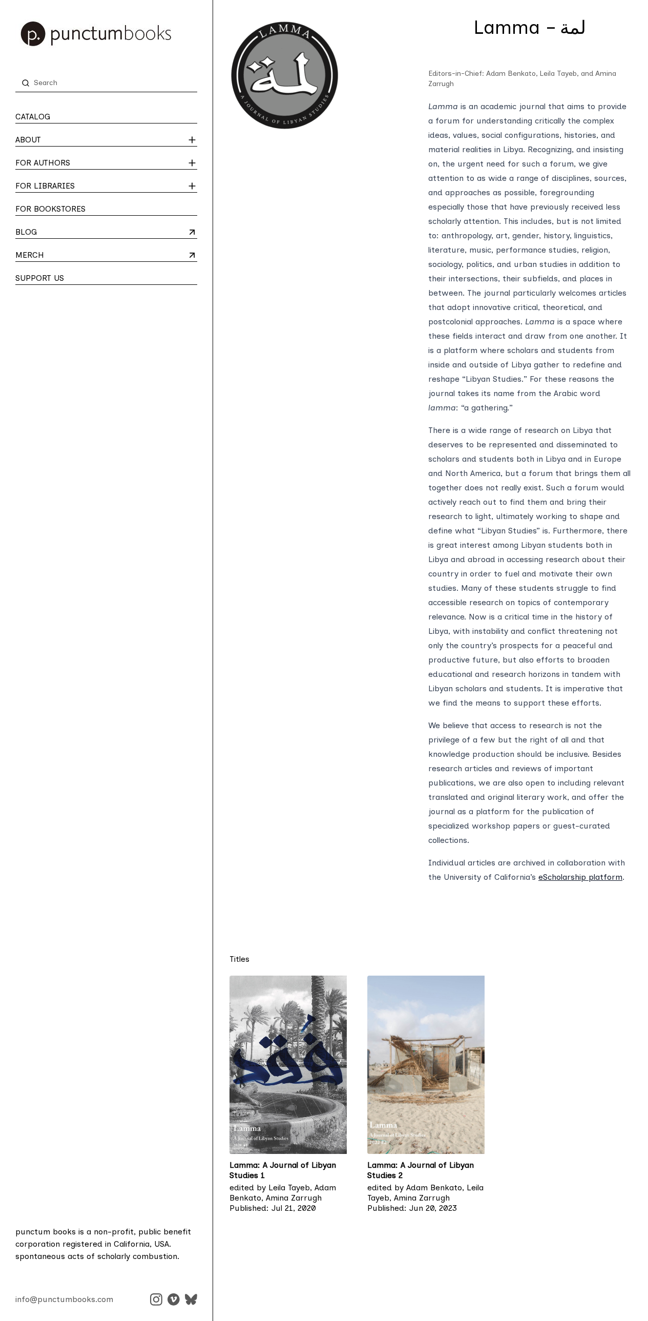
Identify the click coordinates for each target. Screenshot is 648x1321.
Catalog (32, 116)
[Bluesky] (191, 1299)
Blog (55, 232)
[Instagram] (156, 1299)
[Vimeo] (174, 1299)
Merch (55, 255)
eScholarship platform (580, 877)
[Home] (106, 33)
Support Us (39, 278)
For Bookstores (50, 209)
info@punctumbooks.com (64, 1299)
